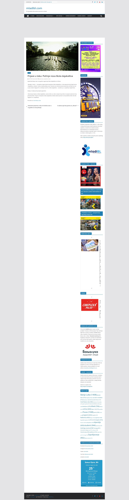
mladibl (36, 78)
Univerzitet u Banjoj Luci (86, 430)
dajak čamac (41, 78)
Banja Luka (88, 394)
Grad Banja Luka (37, 100)
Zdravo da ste (88, 438)
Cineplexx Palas (90, 397)
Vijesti (29, 72)
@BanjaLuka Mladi (89, 454)
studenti (90, 425)
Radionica (85, 417)
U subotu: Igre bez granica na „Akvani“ (67, 105)
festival (92, 399)
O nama (32, 15)
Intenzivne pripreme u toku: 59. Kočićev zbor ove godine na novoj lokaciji (40, 106)
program (87, 415)
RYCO (92, 420)
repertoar (98, 417)
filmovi (98, 399)
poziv (96, 412)
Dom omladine (40, 15)
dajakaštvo (46, 78)
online (87, 409)
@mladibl (86, 451)
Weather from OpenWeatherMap (91, 485)
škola (49, 78)
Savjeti (99, 420)
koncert (93, 404)
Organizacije (49, 15)
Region (92, 417)
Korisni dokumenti (70, 15)
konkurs (87, 406)
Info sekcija (59, 15)
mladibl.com (34, 8)
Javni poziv (86, 404)
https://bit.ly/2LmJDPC (88, 137)
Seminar (83, 422)
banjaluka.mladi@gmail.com (90, 368)
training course (86, 428)
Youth (99, 432)
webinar (93, 432)
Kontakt (90, 15)
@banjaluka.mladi (89, 446)
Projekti (95, 415)
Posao (88, 412)
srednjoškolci (89, 422)
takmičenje (99, 425)
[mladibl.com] (27, 15)
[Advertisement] (64, 27)
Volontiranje (84, 432)
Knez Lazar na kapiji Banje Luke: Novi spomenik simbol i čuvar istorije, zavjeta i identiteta (100, 262)
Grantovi (96, 402)
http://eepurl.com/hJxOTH (86, 386)
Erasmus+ (86, 399)
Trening (96, 428)
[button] (53, 16)
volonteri (95, 430)
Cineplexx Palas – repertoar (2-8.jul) (100, 309)
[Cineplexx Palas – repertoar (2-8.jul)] (89, 305)
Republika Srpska (84, 420)
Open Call (95, 409)
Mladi (95, 406)
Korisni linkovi (81, 15)
